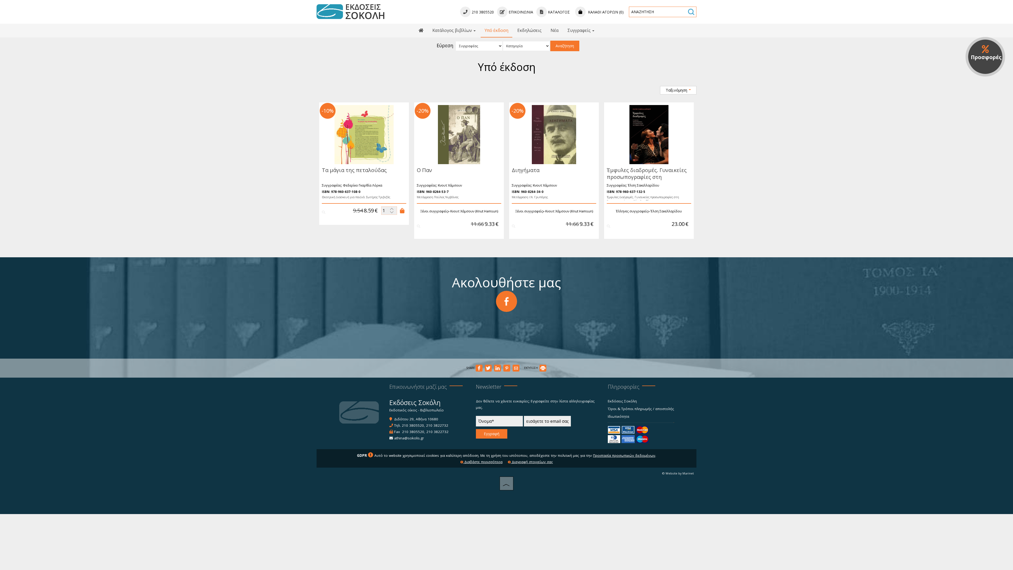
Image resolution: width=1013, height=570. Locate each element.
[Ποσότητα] (389, 210)
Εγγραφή (491, 433)
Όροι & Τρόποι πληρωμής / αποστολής (641, 408)
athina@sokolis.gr (409, 438)
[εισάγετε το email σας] (547, 422)
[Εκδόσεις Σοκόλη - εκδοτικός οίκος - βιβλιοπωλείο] (350, 11)
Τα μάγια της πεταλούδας (354, 170)
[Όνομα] (499, 422)
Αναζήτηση (565, 45)
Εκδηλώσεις (529, 30)
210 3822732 (437, 425)
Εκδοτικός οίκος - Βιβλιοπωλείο (416, 410)
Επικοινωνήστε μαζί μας (418, 386)
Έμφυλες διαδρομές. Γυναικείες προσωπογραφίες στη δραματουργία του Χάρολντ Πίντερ (647, 180)
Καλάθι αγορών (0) (605, 12)
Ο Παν (424, 170)
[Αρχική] (421, 30)
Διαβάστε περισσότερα (483, 461)
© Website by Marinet (678, 473)
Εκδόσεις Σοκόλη (622, 401)
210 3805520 (413, 425)
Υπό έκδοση (496, 30)
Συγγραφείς (579, 30)
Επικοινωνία (520, 12)
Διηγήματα (525, 170)
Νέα (554, 30)
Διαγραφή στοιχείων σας (532, 461)
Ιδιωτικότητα (618, 416)
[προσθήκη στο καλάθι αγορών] (402, 211)
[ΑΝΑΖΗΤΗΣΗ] (691, 12)
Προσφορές (986, 57)
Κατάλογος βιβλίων (452, 30)
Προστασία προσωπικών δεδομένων (624, 455)
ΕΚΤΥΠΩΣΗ (531, 368)
